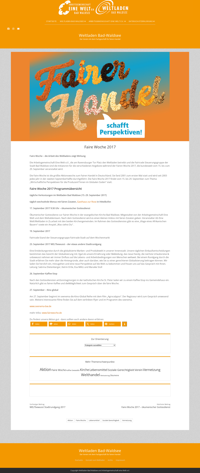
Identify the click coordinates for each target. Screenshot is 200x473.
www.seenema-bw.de (40, 306)
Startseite (51, 21)
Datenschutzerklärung (141, 21)
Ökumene (114, 375)
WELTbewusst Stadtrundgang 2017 (47, 407)
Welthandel (90, 374)
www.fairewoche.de (52, 312)
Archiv (110, 460)
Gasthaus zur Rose (86, 201)
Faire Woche (59, 370)
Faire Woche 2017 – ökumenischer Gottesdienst (145, 407)
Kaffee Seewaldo (73, 370)
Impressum (120, 460)
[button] (38, 324)
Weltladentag (105, 375)
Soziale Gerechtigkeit (121, 370)
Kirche (84, 370)
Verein (139, 370)
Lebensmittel (98, 370)
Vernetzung (151, 369)
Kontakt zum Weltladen (95, 460)
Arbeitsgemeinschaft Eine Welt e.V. (106, 21)
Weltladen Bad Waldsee (72, 21)
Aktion (45, 369)
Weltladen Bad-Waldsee (100, 35)
